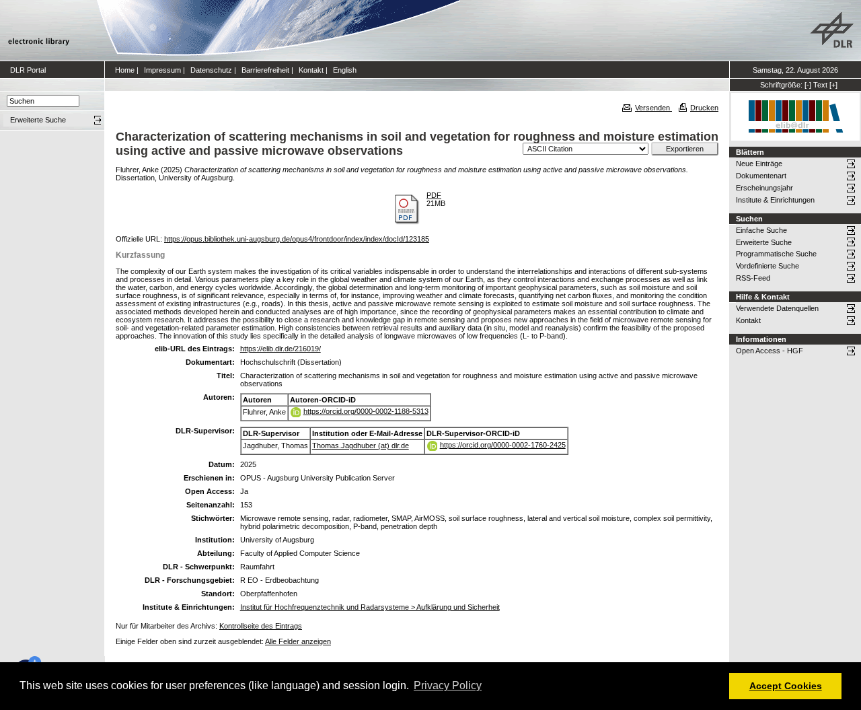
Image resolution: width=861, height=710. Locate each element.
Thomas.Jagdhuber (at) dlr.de (360, 445)
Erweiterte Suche (764, 242)
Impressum (162, 70)
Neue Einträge (759, 163)
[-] (807, 85)
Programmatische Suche (776, 254)
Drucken (704, 108)
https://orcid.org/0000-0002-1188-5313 (365, 411)
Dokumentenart (761, 176)
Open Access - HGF (769, 351)
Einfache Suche (761, 230)
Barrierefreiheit (265, 70)
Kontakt (311, 70)
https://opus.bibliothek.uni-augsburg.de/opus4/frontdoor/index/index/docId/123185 (296, 239)
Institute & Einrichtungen (775, 200)
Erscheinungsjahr (764, 188)
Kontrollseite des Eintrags (260, 626)
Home (125, 70)
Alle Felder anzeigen (298, 641)
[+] (833, 85)
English (345, 70)
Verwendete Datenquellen (777, 308)
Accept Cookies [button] (785, 685)
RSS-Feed (753, 278)
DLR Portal (28, 70)
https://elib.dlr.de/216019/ (280, 349)
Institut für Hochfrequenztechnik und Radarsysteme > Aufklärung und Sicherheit (370, 607)
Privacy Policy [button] (448, 685)
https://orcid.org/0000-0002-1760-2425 (503, 445)
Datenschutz (211, 70)
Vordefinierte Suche (767, 266)
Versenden (653, 108)
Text (820, 85)
